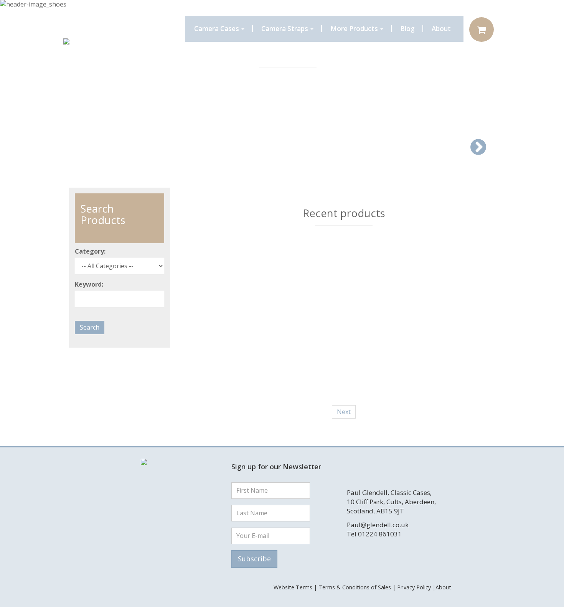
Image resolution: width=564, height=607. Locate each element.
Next (344, 411)
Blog (407, 28)
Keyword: (89, 284)
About (441, 28)
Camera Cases (217, 28)
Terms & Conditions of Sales (354, 587)
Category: (90, 251)
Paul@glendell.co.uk (378, 524)
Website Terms (293, 587)
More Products (354, 28)
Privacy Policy (414, 587)
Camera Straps (285, 28)
